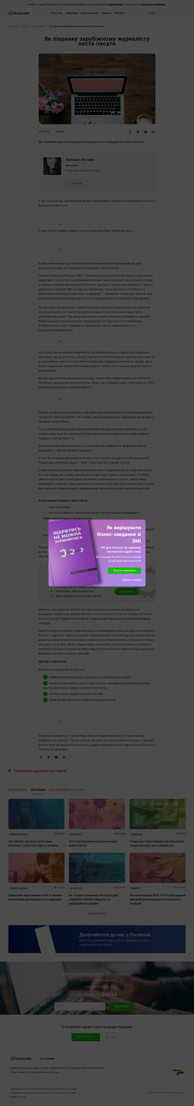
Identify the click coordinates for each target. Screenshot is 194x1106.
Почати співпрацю (124, 570)
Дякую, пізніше (132, 579)
